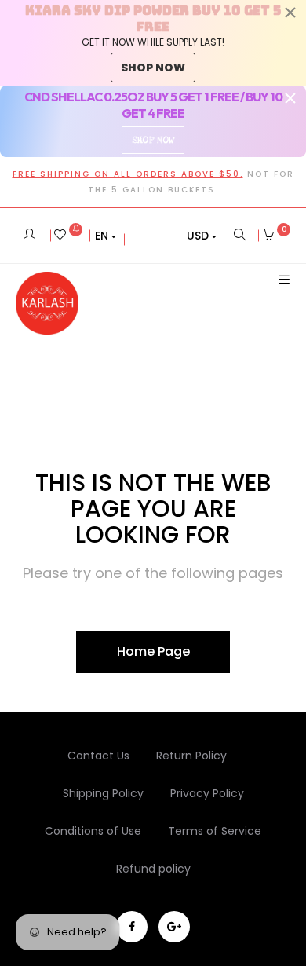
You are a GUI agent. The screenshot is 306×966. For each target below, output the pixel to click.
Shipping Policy (103, 793)
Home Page (153, 651)
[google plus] (174, 926)
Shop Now (153, 140)
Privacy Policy (207, 793)
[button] (105, 235)
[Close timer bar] (290, 12)
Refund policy (153, 868)
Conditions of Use (93, 831)
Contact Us (98, 755)
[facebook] (132, 926)
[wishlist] (68, 235)
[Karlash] (47, 303)
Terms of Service (214, 831)
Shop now (153, 67)
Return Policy (191, 755)
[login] (29, 235)
